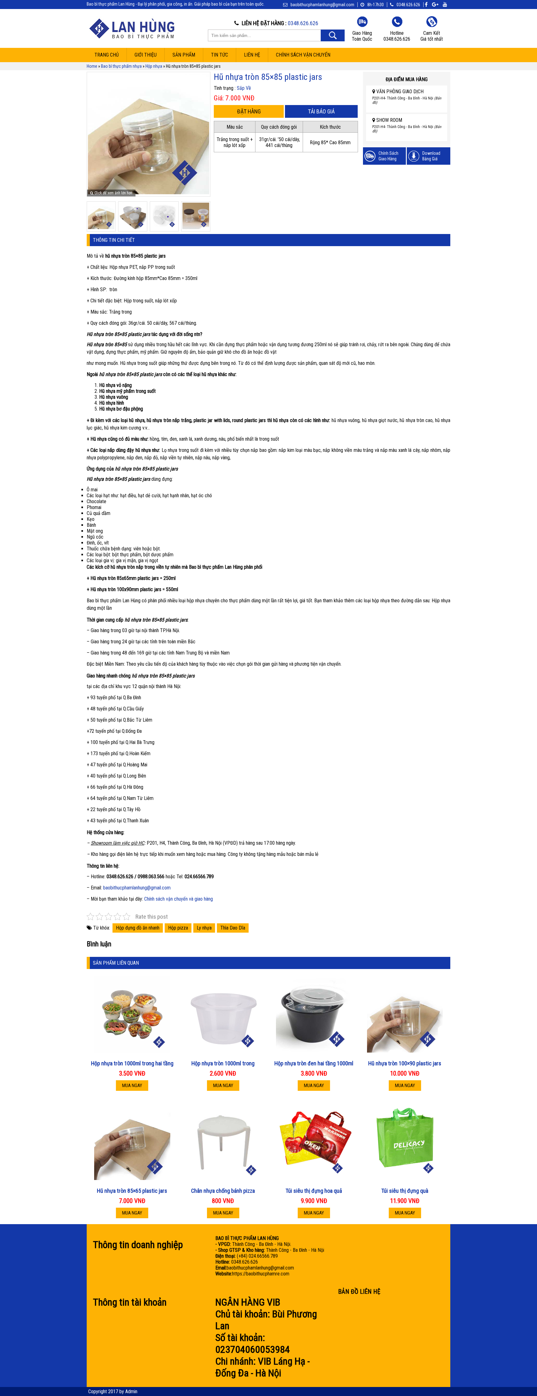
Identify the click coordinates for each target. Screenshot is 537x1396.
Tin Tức (219, 55)
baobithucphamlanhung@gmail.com (137, 888)
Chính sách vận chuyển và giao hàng (178, 899)
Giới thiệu (146, 55)
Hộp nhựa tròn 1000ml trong (223, 1063)
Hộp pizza (178, 928)
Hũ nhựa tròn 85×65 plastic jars (132, 1190)
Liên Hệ (252, 55)
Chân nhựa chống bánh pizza (223, 1190)
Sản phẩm (183, 55)
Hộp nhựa (153, 66)
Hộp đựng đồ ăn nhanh (137, 928)
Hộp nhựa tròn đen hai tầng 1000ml (313, 1063)
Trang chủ (106, 55)
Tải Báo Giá (321, 111)
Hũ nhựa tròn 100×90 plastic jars (404, 1063)
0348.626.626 (408, 4)
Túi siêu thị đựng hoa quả (314, 1190)
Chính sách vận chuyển (303, 55)
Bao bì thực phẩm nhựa (121, 66)
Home (92, 66)
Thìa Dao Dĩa (232, 928)
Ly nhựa (204, 928)
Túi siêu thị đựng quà (404, 1190)
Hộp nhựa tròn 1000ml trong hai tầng (132, 1063)
